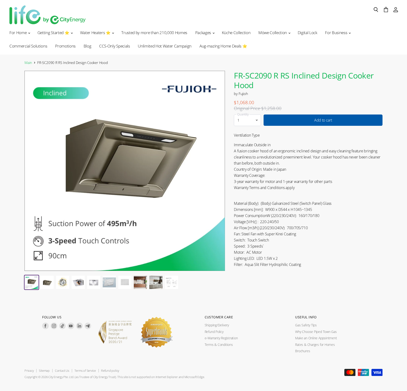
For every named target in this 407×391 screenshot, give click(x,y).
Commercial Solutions (28, 46)
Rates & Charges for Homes (315, 344)
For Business (336, 32)
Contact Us (62, 370)
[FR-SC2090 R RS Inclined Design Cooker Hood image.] (124, 171)
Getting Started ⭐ (53, 32)
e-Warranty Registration (221, 338)
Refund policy (110, 370)
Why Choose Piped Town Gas (316, 331)
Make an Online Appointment (316, 338)
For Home (18, 32)
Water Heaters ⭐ (96, 32)
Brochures (302, 351)
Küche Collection (236, 32)
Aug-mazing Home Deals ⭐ (223, 46)
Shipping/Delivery (217, 325)
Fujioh (243, 93)
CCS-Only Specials (114, 46)
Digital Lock (307, 32)
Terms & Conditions (219, 344)
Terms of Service (85, 370)
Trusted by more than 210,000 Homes (154, 32)
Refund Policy (214, 331)
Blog (87, 46)
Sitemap (44, 370)
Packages (203, 32)
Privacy (29, 370)
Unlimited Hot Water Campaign (164, 46)
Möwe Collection (273, 32)
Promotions (65, 46)
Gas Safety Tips (306, 325)
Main (28, 63)
